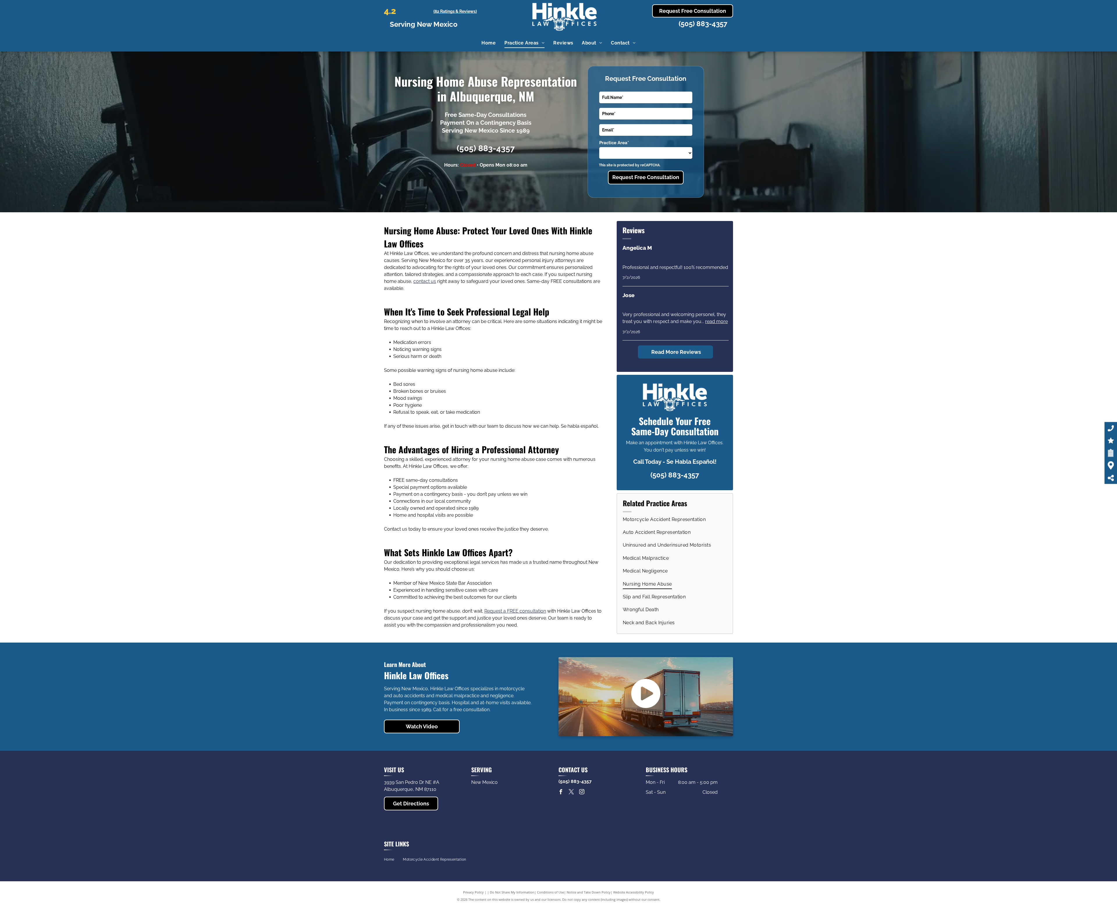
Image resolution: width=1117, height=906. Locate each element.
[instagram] (582, 792)
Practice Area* (614, 142)
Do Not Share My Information (512, 892)
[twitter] (571, 792)
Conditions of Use (550, 892)
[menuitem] (488, 43)
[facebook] (561, 792)
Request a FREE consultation (515, 611)
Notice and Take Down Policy (589, 892)
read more (716, 321)
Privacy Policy (473, 892)
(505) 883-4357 (703, 23)
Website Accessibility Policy (633, 892)
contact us (424, 281)
